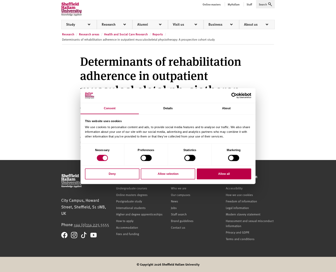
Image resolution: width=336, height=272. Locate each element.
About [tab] (226, 108)
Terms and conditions (240, 239)
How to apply (124, 221)
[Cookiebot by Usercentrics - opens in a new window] (234, 95)
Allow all (224, 174)
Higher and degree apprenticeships (139, 214)
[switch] (146, 158)
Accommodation (127, 227)
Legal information (237, 208)
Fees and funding (127, 234)
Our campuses (180, 194)
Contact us (178, 227)
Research (109, 24)
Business (215, 24)
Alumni (142, 24)
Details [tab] (168, 108)
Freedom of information (241, 201)
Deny (112, 174)
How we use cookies (239, 194)
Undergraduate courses (131, 188)
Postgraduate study (129, 201)
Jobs (174, 208)
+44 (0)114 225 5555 (91, 224)
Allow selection (168, 174)
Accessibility (234, 188)
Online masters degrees (132, 194)
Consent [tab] (110, 108)
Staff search (179, 214)
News (174, 201)
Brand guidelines (182, 221)
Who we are (178, 188)
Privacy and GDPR (237, 232)
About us (251, 24)
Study (70, 24)
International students (131, 208)
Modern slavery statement (243, 214)
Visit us (178, 24)
